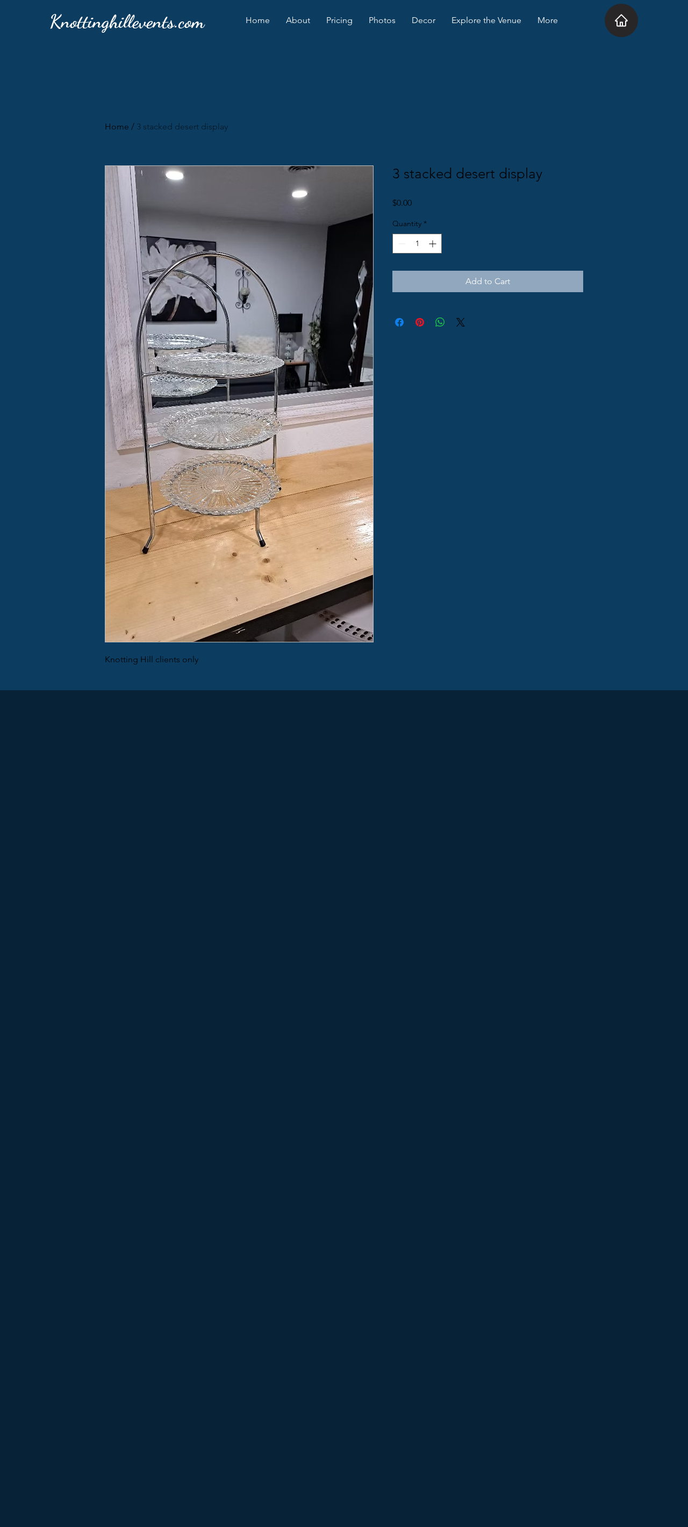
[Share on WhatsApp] (440, 322)
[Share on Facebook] (399, 322)
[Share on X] (460, 322)
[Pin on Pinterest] (419, 322)
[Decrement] (400, 243)
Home (117, 126)
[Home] (621, 20)
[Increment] (433, 243)
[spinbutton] (417, 243)
